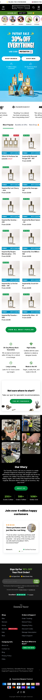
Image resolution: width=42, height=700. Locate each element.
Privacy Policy (6, 656)
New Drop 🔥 (34, 125)
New (3, 636)
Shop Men (31, 58)
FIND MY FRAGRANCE (21, 401)
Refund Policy (27, 622)
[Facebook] (24, 692)
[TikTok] (18, 692)
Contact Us (6, 649)
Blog (3, 652)
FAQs (3, 659)
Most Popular (8, 125)
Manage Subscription (29, 632)
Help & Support (27, 636)
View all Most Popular (21, 330)
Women (4, 622)
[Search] (32, 7)
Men (3, 618)
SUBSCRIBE (36, 581)
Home (4, 625)
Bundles (4, 629)
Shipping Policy (27, 625)
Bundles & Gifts (21, 125)
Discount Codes (27, 629)
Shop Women (11, 58)
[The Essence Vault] (21, 7)
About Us (21, 488)
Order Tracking (27, 618)
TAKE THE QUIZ (28, 647)
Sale (3, 632)
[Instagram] (21, 692)
